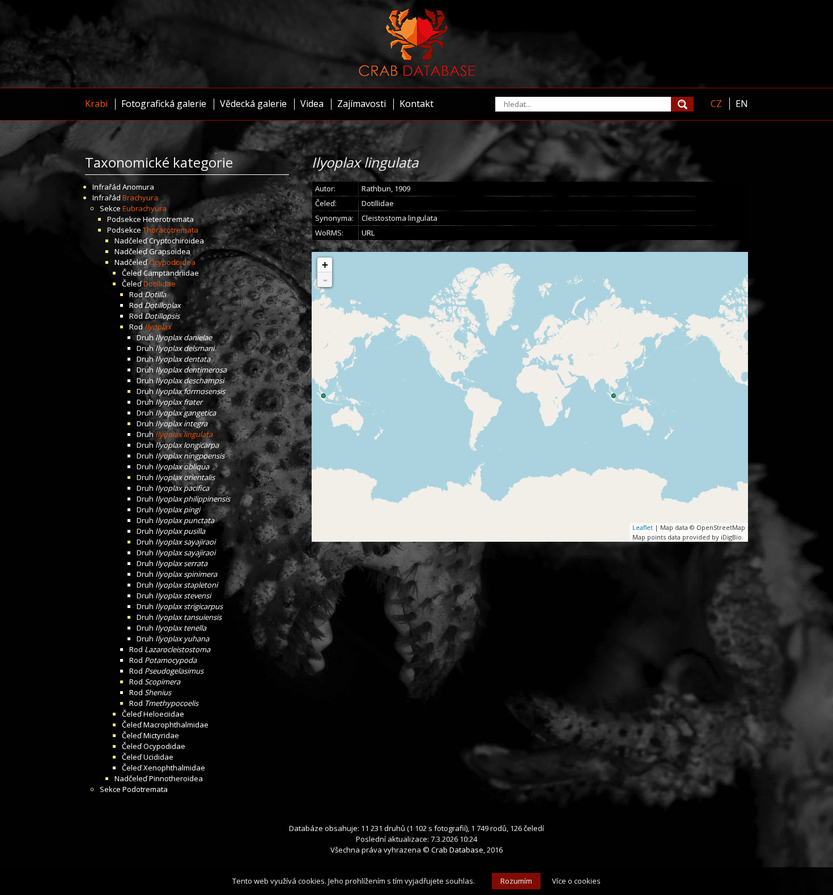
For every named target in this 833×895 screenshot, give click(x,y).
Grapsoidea (169, 251)
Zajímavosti (361, 103)
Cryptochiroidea (176, 240)
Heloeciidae (163, 714)
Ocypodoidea (172, 262)
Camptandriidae (171, 273)
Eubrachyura (144, 208)
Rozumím (516, 881)
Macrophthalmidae (176, 725)
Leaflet (642, 527)
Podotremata (145, 789)
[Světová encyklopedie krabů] (417, 73)
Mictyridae (161, 735)
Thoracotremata (170, 230)
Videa (312, 103)
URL (368, 233)
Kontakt (417, 103)
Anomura (138, 187)
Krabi (96, 103)
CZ (716, 103)
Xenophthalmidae (174, 768)
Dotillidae (159, 284)
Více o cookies (576, 881)
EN (742, 103)
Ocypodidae (164, 746)
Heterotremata (168, 219)
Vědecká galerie (253, 103)
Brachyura (140, 197)
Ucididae (158, 757)
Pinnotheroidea (176, 778)
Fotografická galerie (163, 103)
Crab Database (457, 850)
